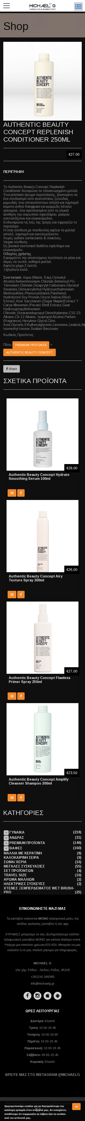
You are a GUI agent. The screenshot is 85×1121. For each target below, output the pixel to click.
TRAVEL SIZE (15, 875)
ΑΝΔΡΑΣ (16, 837)
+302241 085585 (42, 976)
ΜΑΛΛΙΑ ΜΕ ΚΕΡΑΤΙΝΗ (23, 853)
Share (12, 369)
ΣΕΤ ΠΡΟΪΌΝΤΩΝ (18, 871)
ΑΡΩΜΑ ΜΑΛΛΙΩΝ (19, 879)
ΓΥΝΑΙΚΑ (17, 832)
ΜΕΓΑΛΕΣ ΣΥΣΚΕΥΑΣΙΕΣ (24, 866)
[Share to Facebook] (21, 493)
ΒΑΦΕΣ (15, 848)
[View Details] (12, 493)
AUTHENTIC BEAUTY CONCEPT (29, 352)
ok (76, 1106)
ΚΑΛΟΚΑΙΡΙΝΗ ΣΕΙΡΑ (21, 857)
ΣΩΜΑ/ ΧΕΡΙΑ (15, 862)
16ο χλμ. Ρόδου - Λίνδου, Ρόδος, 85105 (42, 970)
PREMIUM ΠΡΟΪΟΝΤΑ (30, 345)
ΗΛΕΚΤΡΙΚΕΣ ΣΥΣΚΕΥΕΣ (24, 884)
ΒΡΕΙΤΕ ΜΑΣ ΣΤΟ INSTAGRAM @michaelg (42, 1075)
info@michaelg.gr (42, 983)
